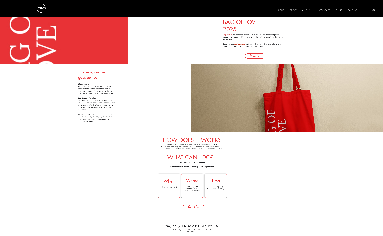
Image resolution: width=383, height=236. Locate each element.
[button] (293, 10)
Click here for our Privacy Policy (201, 229)
